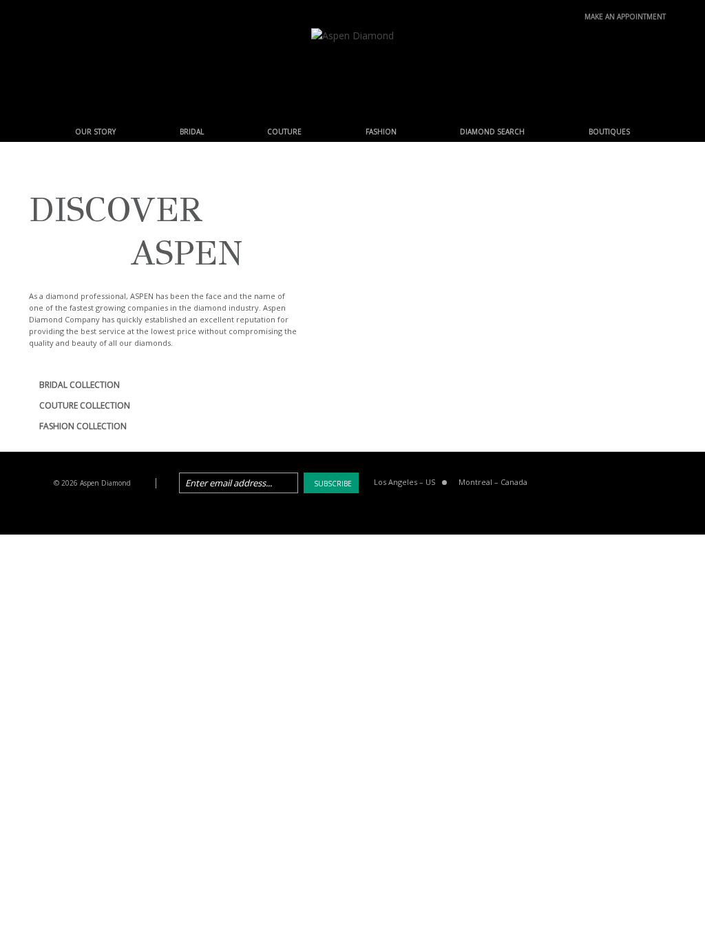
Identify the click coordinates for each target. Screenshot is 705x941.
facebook (553, 484)
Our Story (95, 131)
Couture (284, 131)
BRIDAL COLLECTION (79, 385)
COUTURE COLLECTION (84, 405)
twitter (588, 484)
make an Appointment (625, 15)
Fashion (381, 131)
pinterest (623, 484)
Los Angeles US (404, 482)
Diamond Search (492, 131)
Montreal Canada (493, 482)
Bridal (192, 131)
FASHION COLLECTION (83, 426)
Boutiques (609, 131)
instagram (658, 484)
